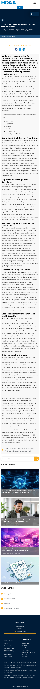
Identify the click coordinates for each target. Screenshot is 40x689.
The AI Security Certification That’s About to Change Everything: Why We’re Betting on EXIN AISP (18, 491)
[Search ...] (20, 7)
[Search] (36, 459)
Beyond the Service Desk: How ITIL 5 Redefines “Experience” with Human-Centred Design (16, 549)
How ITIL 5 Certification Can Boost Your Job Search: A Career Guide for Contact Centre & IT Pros (18, 520)
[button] (34, 3)
